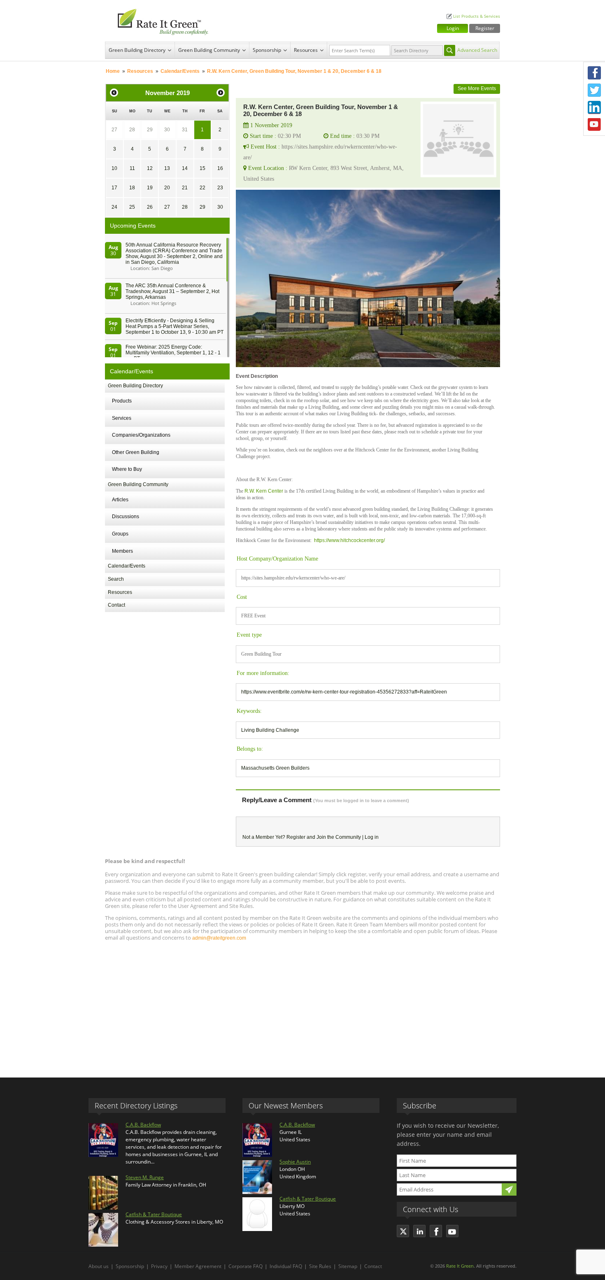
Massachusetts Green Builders (275, 768)
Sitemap (347, 1266)
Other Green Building (135, 452)
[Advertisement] (302, 1005)
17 (114, 188)
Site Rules (320, 1266)
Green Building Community (209, 50)
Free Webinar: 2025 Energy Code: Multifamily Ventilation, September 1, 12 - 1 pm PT (173, 352)
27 (114, 130)
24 (114, 207)
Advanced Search (477, 50)
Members (122, 551)
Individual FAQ (286, 1266)
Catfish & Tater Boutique (154, 1214)
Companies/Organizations (141, 435)
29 (150, 130)
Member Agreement (198, 1266)
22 (202, 188)
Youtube (594, 124)
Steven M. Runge (145, 1177)
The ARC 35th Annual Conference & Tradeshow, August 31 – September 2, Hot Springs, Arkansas (172, 291)
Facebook (594, 72)
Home (113, 71)
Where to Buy (127, 469)
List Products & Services (476, 16)
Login (453, 28)
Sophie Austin (295, 1161)
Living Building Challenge (270, 730)
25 (132, 207)
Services (121, 418)
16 (220, 168)
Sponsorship (267, 50)
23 (220, 188)
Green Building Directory (137, 50)
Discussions (125, 516)
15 (202, 168)
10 (114, 168)
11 (132, 168)
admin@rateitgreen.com (219, 938)
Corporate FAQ (245, 1266)
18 (132, 188)
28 (132, 130)
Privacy (159, 1266)
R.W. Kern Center (263, 491)
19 (150, 188)
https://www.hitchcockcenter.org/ (349, 540)
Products (122, 401)
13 (167, 168)
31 (185, 130)
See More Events (477, 88)
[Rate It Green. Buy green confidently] (158, 20)
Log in (372, 837)
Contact (116, 605)
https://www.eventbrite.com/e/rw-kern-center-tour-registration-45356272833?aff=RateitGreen (344, 692)
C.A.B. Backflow (143, 1124)
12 (150, 168)
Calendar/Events (180, 71)
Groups (120, 534)
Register (484, 28)
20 (167, 188)
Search (116, 579)
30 (167, 130)
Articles (120, 500)
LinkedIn (594, 107)
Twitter (594, 90)
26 (150, 207)
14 (185, 168)
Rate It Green (460, 1266)
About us (98, 1266)
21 (185, 188)
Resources (306, 50)
